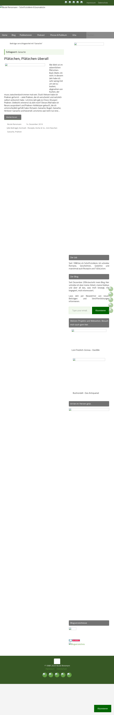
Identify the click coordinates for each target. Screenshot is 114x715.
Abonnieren (100, 310)
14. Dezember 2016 (34, 124)
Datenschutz (103, 2)
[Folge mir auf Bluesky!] (70, 3)
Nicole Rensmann (14, 124)
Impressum (91, 2)
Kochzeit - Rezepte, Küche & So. (32, 128)
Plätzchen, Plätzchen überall (26, 58)
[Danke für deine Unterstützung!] (74, 3)
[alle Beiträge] (12, 128)
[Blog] (77, 644)
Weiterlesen (11, 117)
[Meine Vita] (66, 3)
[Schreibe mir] (82, 3)
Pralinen (18, 131)
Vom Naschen (51, 128)
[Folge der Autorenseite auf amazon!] (78, 3)
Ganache (10, 131)
